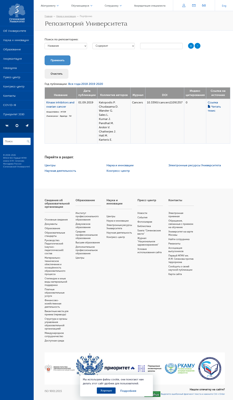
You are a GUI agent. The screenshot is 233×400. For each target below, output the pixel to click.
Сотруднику (112, 5)
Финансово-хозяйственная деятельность (53, 303)
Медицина (10, 68)
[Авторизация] (183, 5)
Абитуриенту (48, 5)
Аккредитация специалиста (149, 5)
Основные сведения (56, 219)
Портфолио (86, 16)
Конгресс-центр (13, 87)
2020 (99, 84)
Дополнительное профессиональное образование (87, 250)
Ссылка (213, 102)
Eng (224, 6)
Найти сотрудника (178, 239)
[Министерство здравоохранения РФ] (60, 368)
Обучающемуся (80, 5)
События (142, 217)
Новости (142, 213)
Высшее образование (88, 242)
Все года (74, 84)
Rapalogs (63, 116)
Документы (51, 224)
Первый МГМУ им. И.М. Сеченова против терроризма (180, 259)
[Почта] (193, 5)
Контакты (9, 96)
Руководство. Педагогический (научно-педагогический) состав (54, 247)
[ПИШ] (150, 368)
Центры (50, 165)
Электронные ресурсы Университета (194, 165)
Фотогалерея (144, 221)
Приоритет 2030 (13, 115)
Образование (12, 50)
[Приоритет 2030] (120, 369)
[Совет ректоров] (210, 368)
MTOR (63, 112)
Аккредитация (12, 59)
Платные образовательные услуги (54, 292)
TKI (70, 116)
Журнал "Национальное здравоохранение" (148, 241)
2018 (84, 84)
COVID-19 (9, 105)
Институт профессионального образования (87, 216)
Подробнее (128, 391)
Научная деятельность (60, 170)
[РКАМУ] (180, 368)
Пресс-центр (11, 78)
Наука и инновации (16, 40)
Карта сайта (175, 274)
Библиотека (144, 226)
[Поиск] (28, 141)
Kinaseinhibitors (52, 112)
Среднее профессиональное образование (87, 235)
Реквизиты (174, 243)
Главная (48, 16)
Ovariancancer (52, 116)
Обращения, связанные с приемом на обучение (180, 224)
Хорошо (106, 390)
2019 (92, 84)
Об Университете (14, 31)
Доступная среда (54, 340)
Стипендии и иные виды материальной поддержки (56, 281)
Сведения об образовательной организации (57, 203)
